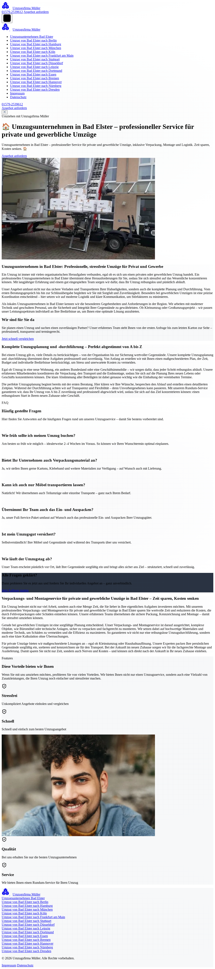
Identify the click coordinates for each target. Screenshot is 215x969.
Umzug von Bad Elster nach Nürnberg (35, 86)
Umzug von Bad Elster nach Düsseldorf (36, 63)
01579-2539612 (12, 12)
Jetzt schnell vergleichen (18, 338)
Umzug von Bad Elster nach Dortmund (36, 70)
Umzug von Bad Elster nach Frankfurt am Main (41, 55)
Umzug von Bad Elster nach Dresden (35, 89)
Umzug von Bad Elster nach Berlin (33, 40)
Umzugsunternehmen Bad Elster (31, 36)
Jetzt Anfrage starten (15, 590)
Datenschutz (18, 97)
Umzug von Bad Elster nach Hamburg (35, 44)
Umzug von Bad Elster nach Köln (32, 52)
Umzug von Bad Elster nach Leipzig (34, 67)
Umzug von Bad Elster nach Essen (33, 74)
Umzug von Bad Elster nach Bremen (34, 78)
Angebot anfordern (36, 12)
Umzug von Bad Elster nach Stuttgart (35, 59)
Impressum (17, 93)
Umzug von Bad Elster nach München (35, 48)
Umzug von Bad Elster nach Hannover (36, 82)
